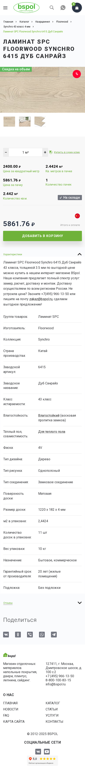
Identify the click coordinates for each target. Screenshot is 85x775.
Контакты (54, 722)
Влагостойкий (48, 415)
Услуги (52, 715)
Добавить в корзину (42, 236)
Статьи (52, 709)
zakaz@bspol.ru (40, 299)
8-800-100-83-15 (58, 680)
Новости (10, 709)
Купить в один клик (67, 152)
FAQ (6, 715)
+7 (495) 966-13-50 (60, 676)
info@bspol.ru (56, 684)
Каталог (53, 703)
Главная (10, 703)
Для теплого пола (51, 432)
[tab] (42, 254)
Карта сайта (14, 722)
